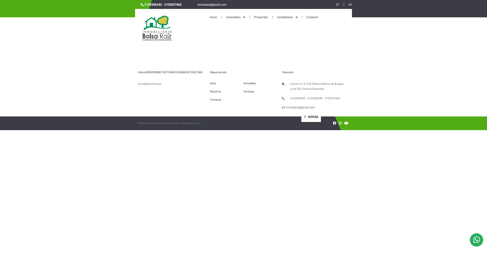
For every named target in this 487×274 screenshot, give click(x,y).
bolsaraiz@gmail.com (211, 4)
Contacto (312, 17)
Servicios (249, 91)
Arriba (312, 117)
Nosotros (215, 91)
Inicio (213, 17)
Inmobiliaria (285, 17)
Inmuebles (233, 17)
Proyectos (261, 17)
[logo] (157, 27)
